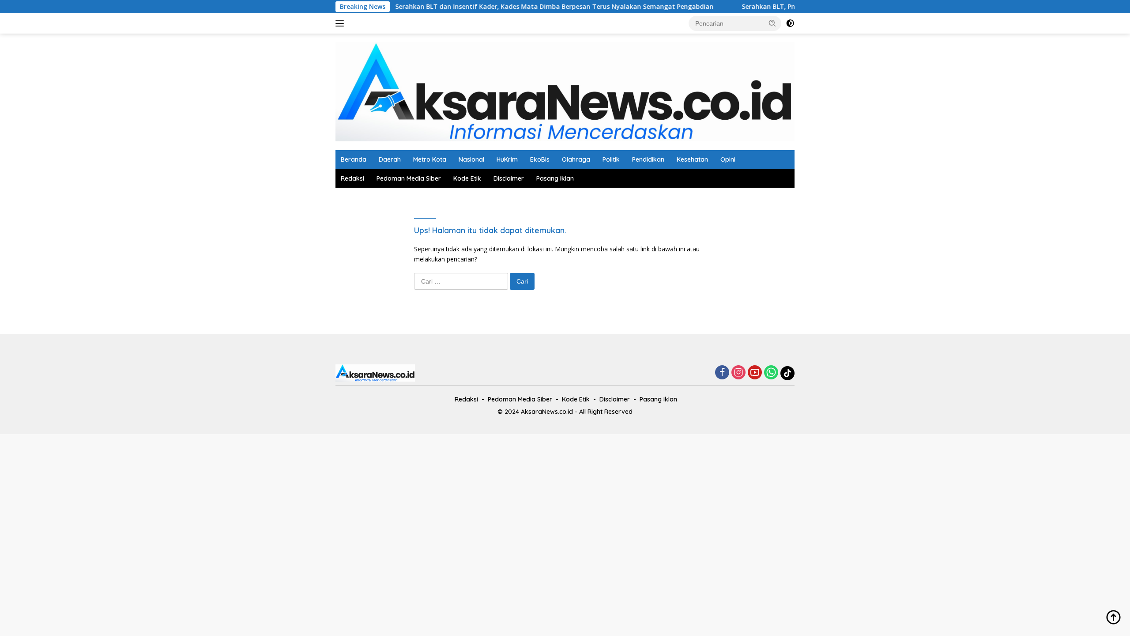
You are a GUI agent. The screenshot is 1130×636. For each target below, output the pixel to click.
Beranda (353, 159)
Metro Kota (429, 159)
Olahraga (576, 159)
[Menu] (341, 23)
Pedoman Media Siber (409, 178)
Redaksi (352, 178)
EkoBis (540, 159)
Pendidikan (648, 159)
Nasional (471, 159)
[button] (772, 23)
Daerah (390, 159)
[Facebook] (722, 373)
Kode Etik (467, 178)
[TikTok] (787, 373)
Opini (727, 159)
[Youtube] (755, 373)
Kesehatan (692, 159)
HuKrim (507, 159)
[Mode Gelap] (790, 23)
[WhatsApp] (771, 373)
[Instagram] (738, 373)
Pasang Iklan (555, 178)
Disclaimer (508, 178)
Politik (611, 159)
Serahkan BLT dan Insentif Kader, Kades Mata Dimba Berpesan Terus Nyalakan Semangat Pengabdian (534, 7)
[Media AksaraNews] (565, 91)
